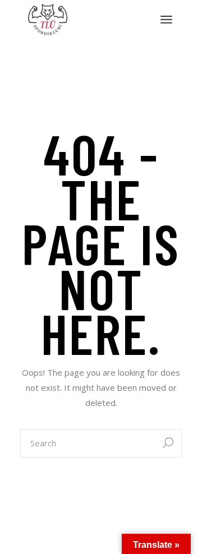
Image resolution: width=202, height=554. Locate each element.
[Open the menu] (166, 19)
